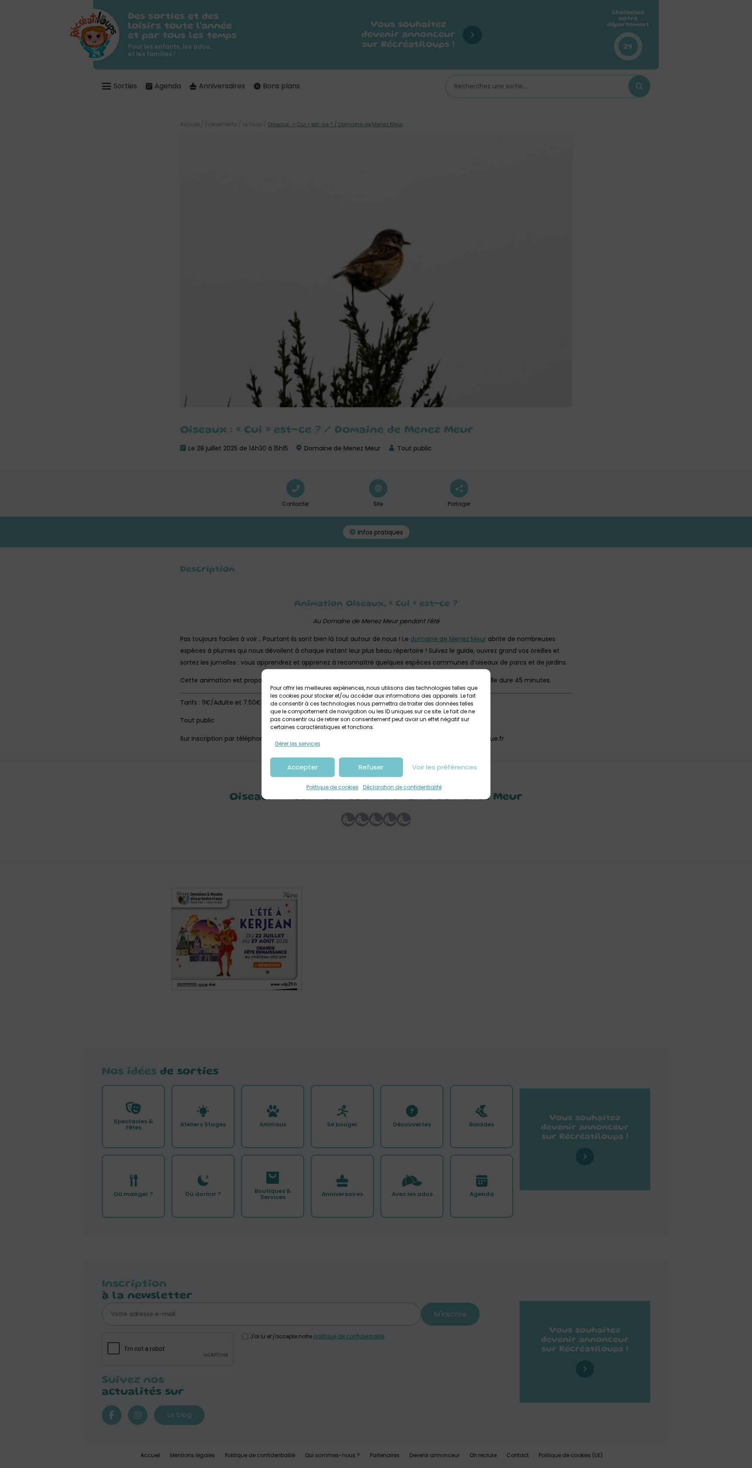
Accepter (302, 767)
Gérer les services (297, 743)
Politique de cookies (332, 787)
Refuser (371, 767)
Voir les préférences (444, 767)
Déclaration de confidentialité (402, 787)
